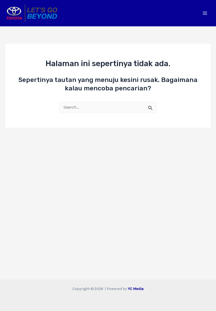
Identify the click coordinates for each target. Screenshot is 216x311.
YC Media (136, 288)
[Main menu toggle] (205, 13)
